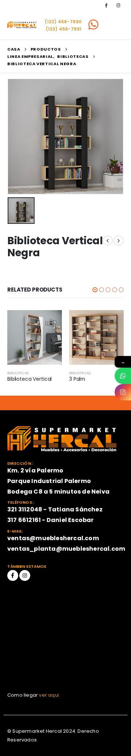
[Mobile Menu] (114, 25)
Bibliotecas (18, 373)
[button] (95, 289)
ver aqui (49, 695)
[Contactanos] (123, 376)
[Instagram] (118, 5)
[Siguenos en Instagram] (123, 392)
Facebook (12, 575)
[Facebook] (106, 5)
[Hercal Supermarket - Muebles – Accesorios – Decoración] (21, 24)
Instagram (24, 575)
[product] (34, 337)
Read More (49, 322)
